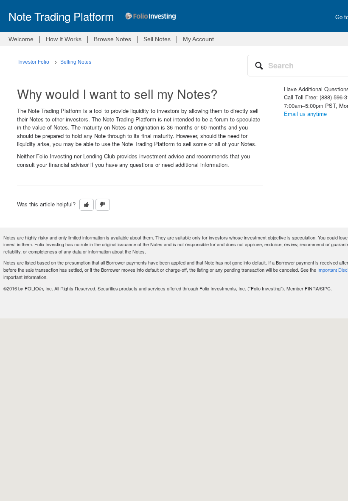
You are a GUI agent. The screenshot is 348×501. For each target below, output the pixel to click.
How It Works (63, 39)
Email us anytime (305, 114)
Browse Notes (112, 39)
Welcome (21, 39)
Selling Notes (75, 62)
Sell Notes (157, 39)
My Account (198, 39)
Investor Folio (33, 62)
